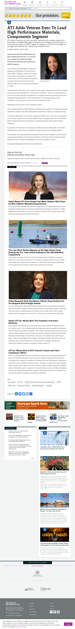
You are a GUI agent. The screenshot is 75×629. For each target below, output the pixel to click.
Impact (47, 5)
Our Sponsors (32, 611)
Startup (62, 5)
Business (24, 5)
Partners (23, 8)
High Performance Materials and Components (40, 382)
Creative (32, 5)
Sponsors (17, 8)
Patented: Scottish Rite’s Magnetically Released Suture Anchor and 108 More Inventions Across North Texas (19, 453)
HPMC (59, 382)
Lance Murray (14, 49)
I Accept (68, 624)
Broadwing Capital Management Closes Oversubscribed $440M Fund (59, 419)
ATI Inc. (20, 382)
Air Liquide (11, 382)
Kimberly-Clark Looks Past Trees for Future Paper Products (18, 431)
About (11, 8)
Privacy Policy (22, 627)
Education (40, 5)
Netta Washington (38, 385)
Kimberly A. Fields (24, 385)
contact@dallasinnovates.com (13, 613)
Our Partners (32, 614)
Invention (54, 5)
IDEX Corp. (11, 385)
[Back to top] (69, 619)
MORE (32, 458)
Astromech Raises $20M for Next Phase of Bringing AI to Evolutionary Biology (37, 419)
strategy (48, 385)
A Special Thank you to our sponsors (37, 562)
